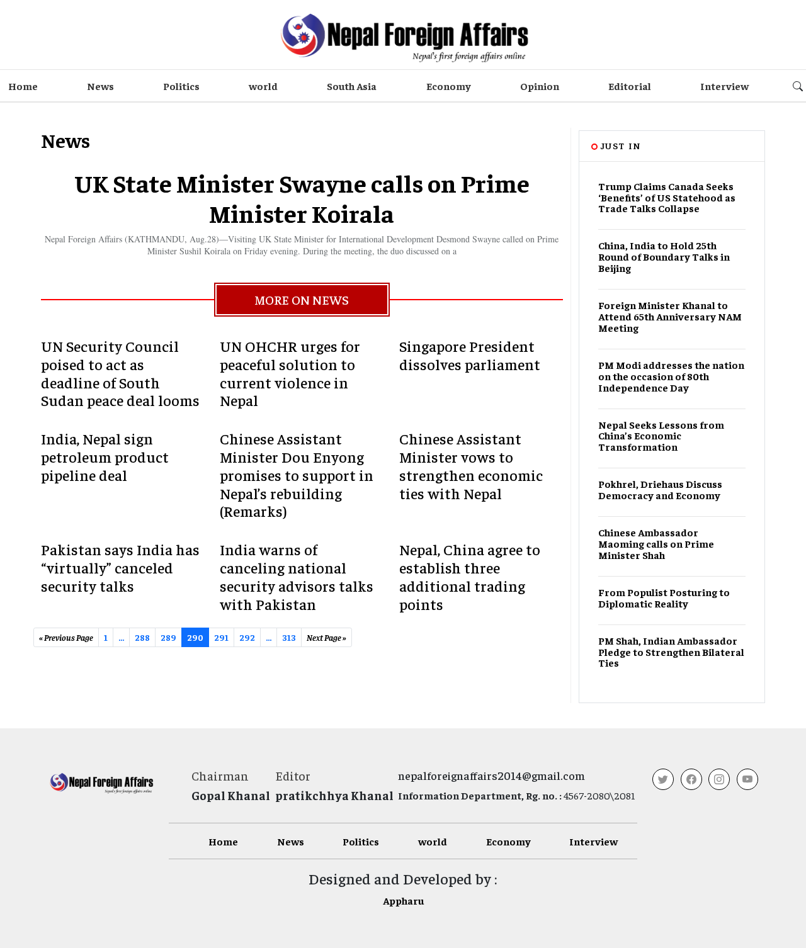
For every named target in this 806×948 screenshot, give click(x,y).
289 (168, 637)
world (263, 85)
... (268, 637)
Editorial (629, 85)
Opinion (539, 85)
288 (142, 637)
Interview (724, 85)
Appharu (403, 900)
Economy (448, 85)
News (100, 85)
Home (23, 85)
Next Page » (326, 637)
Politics (181, 85)
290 (195, 637)
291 (221, 637)
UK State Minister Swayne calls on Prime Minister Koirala (302, 197)
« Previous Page (66, 637)
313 (289, 637)
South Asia (352, 85)
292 (247, 637)
